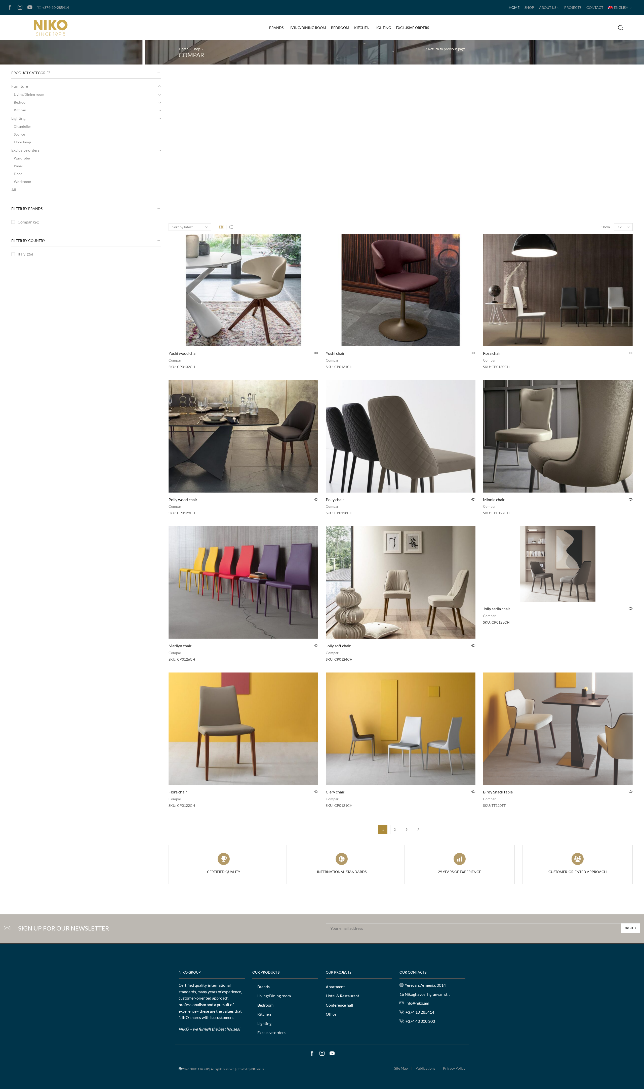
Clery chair (335, 791)
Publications (425, 1068)
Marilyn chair (180, 645)
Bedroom (340, 27)
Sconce (19, 134)
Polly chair (335, 499)
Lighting (383, 27)
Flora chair (178, 791)
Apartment (335, 986)
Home (514, 7)
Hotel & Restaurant (342, 995)
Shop (529, 7)
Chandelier (22, 126)
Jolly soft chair (338, 645)
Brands (276, 27)
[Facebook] (10, 7)
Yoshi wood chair (183, 353)
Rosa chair (492, 353)
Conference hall (339, 1004)
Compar (175, 360)
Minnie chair (494, 499)
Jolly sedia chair (496, 608)
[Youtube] (29, 7)
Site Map (401, 1068)
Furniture (19, 86)
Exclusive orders (412, 27)
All (13, 189)
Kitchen (362, 27)
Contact (594, 7)
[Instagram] (20, 7)
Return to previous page (446, 49)
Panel (18, 166)
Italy (21, 253)
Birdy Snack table (498, 791)
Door (18, 174)
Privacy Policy (454, 1068)
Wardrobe (22, 158)
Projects (572, 7)
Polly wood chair (183, 499)
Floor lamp (22, 142)
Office (331, 1014)
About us (547, 7)
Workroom (22, 181)
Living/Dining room (307, 27)
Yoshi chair (335, 353)
